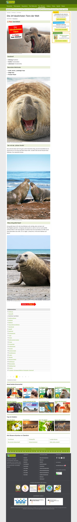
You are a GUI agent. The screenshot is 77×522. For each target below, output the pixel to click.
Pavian (10, 342)
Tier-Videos (25, 468)
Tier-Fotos (25, 470)
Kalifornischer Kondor (14, 340)
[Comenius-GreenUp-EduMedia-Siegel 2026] (18, 488)
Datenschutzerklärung (44, 472)
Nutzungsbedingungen (44, 470)
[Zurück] (8, 376)
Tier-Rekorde (33, 6)
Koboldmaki (11, 327)
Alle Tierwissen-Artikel (18, 9)
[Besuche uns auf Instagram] (64, 458)
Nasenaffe (10, 314)
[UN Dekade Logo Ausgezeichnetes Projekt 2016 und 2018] (42, 488)
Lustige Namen (54, 9)
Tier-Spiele (25, 472)
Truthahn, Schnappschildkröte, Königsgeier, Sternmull (21, 370)
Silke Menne (15, 18)
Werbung (41, 476)
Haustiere (25, 6)
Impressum (42, 478)
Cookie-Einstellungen (44, 474)
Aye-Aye (11, 348)
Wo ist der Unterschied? (29, 9)
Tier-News (25, 474)
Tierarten (9, 6)
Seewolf (10, 329)
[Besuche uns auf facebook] (57, 458)
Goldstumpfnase (12, 318)
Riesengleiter (12, 363)
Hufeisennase (12, 346)
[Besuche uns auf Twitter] (59, 458)
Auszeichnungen (43, 464)
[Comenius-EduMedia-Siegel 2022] (25, 488)
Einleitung (10, 311)
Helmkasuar (11, 361)
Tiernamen (17, 6)
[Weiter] (28, 376)
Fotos (53, 6)
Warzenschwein (12, 359)
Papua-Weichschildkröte (13, 324)
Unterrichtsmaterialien (44, 468)
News (63, 6)
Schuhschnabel (12, 350)
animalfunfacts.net (60, 465)
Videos (49, 6)
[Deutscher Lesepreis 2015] (33, 488)
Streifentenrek (12, 353)
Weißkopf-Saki (12, 366)
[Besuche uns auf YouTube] (61, 458)
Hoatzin (11, 368)
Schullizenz (42, 466)
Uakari (10, 355)
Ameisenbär (11, 344)
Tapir (10, 335)
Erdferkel (10, 320)
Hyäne (10, 337)
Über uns (41, 459)
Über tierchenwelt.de (44, 457)
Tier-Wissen (41, 6)
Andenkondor (12, 333)
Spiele (58, 6)
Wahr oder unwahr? (62, 9)
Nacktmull (10, 331)
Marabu (11, 357)
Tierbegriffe (38, 9)
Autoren (41, 462)
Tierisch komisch (46, 9)
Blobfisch (10, 322)
